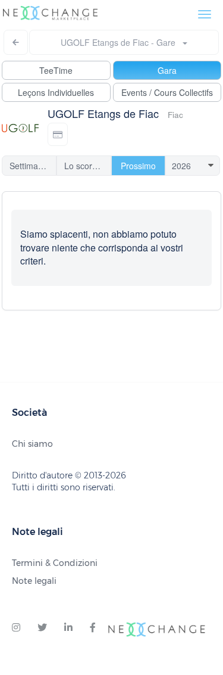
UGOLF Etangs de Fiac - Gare (122, 42)
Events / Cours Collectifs (167, 92)
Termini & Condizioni (55, 563)
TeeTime (56, 70)
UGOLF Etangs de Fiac (103, 113)
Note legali (34, 581)
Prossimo (138, 166)
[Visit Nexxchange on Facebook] (93, 628)
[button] (58, 134)
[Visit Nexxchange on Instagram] (16, 628)
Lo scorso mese (87, 166)
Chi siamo (32, 443)
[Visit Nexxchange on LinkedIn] (68, 628)
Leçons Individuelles (56, 92)
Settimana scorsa (33, 166)
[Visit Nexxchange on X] (42, 628)
